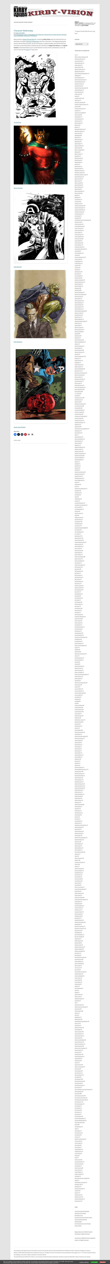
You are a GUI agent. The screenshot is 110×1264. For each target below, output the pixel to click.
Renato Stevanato (79, 922)
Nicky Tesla (77, 846)
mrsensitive (78, 821)
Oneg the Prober (79, 862)
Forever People (78, 412)
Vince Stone (78, 1170)
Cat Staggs (77, 216)
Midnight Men (78, 781)
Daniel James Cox (79, 282)
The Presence (78, 1102)
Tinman (77, 1137)
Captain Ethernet (79, 207)
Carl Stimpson (78, 214)
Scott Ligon (78, 978)
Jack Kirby (77, 536)
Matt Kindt (77, 748)
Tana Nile (77, 1069)
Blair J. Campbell (79, 150)
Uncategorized (78, 1161)
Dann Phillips (78, 286)
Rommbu (77, 953)
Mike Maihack (78, 790)
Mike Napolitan (79, 794)
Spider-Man (78, 1019)
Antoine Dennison (79, 108)
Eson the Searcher (79, 387)
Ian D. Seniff (78, 507)
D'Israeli (77, 269)
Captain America (48, 34)
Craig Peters (78, 263)
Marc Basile (78, 730)
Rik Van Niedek (78, 936)
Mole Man (77, 810)
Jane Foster (77, 548)
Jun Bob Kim (78, 641)
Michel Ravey (78, 777)
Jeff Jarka (77, 573)
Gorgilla (77, 463)
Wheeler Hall (78, 1184)
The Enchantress (79, 1081)
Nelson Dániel (78, 833)
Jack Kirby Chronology (80, 1213)
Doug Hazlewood (79, 356)
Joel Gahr (77, 612)
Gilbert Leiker (78, 449)
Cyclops (77, 267)
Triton (76, 1155)
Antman (77, 106)
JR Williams (77, 639)
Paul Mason (78, 881)
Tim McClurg (33, 35)
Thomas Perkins (79, 1122)
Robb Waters (78, 941)
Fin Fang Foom (78, 406)
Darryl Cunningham (80, 294)
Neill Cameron (78, 831)
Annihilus (77, 100)
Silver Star (77, 1009)
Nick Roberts (78, 843)
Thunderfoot (78, 1126)
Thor (76, 1124)
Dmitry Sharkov (57, 34)
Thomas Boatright (79, 1118)
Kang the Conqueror (80, 653)
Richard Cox (78, 930)
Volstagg (77, 1176)
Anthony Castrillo (79, 102)
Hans (76, 486)
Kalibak (76, 649)
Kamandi (77, 651)
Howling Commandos (80, 505)
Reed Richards (78, 920)
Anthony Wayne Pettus (81, 104)
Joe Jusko (77, 606)
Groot (76, 482)
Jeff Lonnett (78, 575)
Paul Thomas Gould (80, 889)
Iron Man (77, 525)
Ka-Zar (76, 647)
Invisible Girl (78, 523)
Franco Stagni (78, 418)
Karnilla (77, 664)
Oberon (77, 854)
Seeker (76, 986)
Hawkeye (77, 490)
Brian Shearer (78, 187)
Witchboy (77, 1186)
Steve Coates (78, 1031)
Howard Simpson (79, 503)
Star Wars (77, 1025)
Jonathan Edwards (79, 616)
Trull (76, 1157)
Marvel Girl (77, 742)
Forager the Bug (79, 410)
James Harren (78, 544)
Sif (75, 1002)
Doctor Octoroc (79, 352)
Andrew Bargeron (79, 81)
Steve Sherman (78, 1042)
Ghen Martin (78, 441)
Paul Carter (77, 876)
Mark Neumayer (79, 738)
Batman (77, 125)
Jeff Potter (77, 579)
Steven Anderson (79, 1044)
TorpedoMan (78, 1149)
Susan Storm (78, 1064)
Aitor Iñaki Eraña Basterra (81, 73)
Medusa (77, 759)
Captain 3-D (78, 203)
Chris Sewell (78, 240)
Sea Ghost (77, 984)
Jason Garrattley (20, 33)
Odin (76, 856)
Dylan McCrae (78, 364)
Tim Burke (77, 1130)
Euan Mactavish (79, 389)
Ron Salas (77, 955)
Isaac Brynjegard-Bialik (80, 527)
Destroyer (77, 335)
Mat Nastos (78, 744)
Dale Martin (78, 271)
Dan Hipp (77, 273)
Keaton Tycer (78, 668)
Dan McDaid (78, 276)
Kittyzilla (77, 680)
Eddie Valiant (78, 366)
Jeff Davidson (78, 571)
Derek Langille (78, 331)
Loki (76, 703)
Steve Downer (78, 1033)
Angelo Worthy (78, 98)
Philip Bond (78, 903)
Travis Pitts (77, 1153)
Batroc (76, 127)
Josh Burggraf (78, 633)
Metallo (77, 763)
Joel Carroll (77, 610)
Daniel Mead (78, 284)
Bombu (77, 164)
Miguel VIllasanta (79, 784)
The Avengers (78, 1075)
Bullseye (77, 197)
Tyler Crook (78, 1159)
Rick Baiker (77, 932)
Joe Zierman (78, 608)
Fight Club (77, 402)
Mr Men (77, 819)
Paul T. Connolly (79, 887)
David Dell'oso (78, 309)
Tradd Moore (78, 1151)
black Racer (78, 148)
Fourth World (78, 414)
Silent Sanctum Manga (80, 1007)
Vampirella (77, 1166)
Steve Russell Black (18, 35)
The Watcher (78, 1116)
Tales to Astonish (79, 1066)
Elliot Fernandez (79, 375)
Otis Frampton (78, 870)
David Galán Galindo (80, 311)
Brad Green (78, 166)
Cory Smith (77, 259)
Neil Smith (77, 829)
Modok (76, 808)
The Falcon (77, 1087)
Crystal (76, 265)
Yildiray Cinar (78, 1197)
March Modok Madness (81, 1219)
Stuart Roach (78, 1050)
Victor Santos (78, 1168)
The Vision (77, 1112)
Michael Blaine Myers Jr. (81, 769)
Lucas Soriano (78, 709)
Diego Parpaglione (79, 342)
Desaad (77, 333)
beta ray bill (78, 133)
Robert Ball (77, 943)
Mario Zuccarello (79, 732)
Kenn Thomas (78, 670)
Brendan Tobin (78, 172)
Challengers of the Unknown (82, 220)
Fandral (77, 395)
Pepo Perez (78, 895)
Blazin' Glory (78, 154)
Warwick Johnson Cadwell (81, 1178)
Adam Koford (78, 67)
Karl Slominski (78, 660)
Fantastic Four (78, 397)
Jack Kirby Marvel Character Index (83, 1217)
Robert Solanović (79, 947)
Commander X (78, 253)
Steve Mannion (78, 1035)
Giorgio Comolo (79, 455)
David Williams (78, 319)
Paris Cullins (78, 874)
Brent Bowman (40, 34)
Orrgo (76, 866)
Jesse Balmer (78, 594)
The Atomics (78, 1073)
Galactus (77, 426)
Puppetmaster (78, 912)
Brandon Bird (78, 168)
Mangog (77, 724)
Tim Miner (77, 1135)
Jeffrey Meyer (78, 581)
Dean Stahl (77, 325)
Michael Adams (78, 767)
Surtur (76, 1062)
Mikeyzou (77, 802)
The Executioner (79, 1085)
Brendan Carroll (79, 170)
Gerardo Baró (78, 437)
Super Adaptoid (79, 1056)
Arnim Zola (77, 114)
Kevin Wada (78, 678)
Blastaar (77, 152)
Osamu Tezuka (78, 868)
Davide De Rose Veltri (80, 321)
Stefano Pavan (78, 1027)
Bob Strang (77, 160)
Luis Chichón (78, 711)
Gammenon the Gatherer (81, 428)
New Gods (77, 835)
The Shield (77, 1106)
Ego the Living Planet (80, 373)
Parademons (78, 872)
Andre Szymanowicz (80, 79)
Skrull (76, 1015)
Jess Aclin (77, 592)
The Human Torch (79, 1095)
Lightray (77, 699)
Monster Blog (78, 1221)
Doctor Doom (78, 350)
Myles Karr (77, 823)
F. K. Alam (77, 393)
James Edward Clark (80, 542)
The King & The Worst (80, 1097)
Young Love (78, 1201)
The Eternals (78, 1083)
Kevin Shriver (78, 676)
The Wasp (77, 1114)
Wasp (76, 1180)
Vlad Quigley (78, 1172)
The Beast (77, 1077)
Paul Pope (77, 883)
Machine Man (78, 715)
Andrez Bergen (78, 90)
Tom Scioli (77, 1147)
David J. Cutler (78, 313)
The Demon (27, 35)
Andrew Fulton (78, 83)
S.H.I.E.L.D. (77, 967)
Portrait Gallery (78, 905)
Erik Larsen (77, 383)
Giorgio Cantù (78, 451)
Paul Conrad (78, 879)
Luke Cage (77, 713)
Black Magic (78, 143)
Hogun (76, 501)
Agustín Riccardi (79, 71)
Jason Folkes (78, 554)
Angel (76, 96)
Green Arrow (78, 476)
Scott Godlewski (79, 976)
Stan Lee (77, 1023)
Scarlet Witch (78, 974)
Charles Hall (78, 222)
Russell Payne (78, 959)
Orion (76, 864)
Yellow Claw (78, 1195)
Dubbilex (77, 362)
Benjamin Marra (79, 131)
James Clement (78, 540)
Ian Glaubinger (78, 509)
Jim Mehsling (78, 598)
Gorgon (77, 468)
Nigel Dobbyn (78, 848)
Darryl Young (78, 296)
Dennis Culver (78, 327)
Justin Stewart (78, 643)
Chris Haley (78, 232)
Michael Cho (78, 771)
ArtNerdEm (78, 117)
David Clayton (78, 307)
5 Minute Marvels (79, 59)
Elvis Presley (78, 377)
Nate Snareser (78, 827)
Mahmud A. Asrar (79, 720)
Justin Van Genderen (80, 645)
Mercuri (77, 761)
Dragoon (77, 358)
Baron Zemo (78, 123)
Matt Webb (78, 753)
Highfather (77, 499)
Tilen (76, 1128)
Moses (76, 817)
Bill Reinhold (78, 139)
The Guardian (78, 1091)
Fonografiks (78, 408)
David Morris (78, 315)
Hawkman (77, 492)
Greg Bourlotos (78, 478)
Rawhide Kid (78, 916)
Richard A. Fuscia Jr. (79, 928)
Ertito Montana (79, 385)
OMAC (76, 860)
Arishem (77, 110)
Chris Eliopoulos (79, 226)
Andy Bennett (32, 34)
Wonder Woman (79, 1188)
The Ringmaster (79, 1104)
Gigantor (77, 445)
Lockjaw (77, 701)
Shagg (76, 992)
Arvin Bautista (78, 119)
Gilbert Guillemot (79, 447)
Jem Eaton (77, 583)
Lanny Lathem (78, 691)
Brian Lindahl (78, 183)
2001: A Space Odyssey (80, 57)
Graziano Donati (79, 474)
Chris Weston (78, 245)
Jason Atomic (78, 550)
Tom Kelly (77, 1145)
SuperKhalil (78, 1058)
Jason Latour (78, 558)
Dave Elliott (78, 298)
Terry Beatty (78, 1071)
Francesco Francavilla (80, 416)
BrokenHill (77, 189)
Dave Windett (78, 304)
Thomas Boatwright (80, 1120)
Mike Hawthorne (79, 786)
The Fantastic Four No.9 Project (83, 1089)
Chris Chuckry (78, 224)
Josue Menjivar (78, 635)
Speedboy (77, 1017)
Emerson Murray (79, 379)
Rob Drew (77, 938)
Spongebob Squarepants (81, 1021)
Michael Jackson (79, 773)
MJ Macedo (77, 806)
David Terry (78, 317)
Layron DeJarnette (79, 693)
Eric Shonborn (78, 381)
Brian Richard (78, 185)
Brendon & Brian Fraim (80, 174)
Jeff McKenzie (78, 577)
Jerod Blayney (78, 589)
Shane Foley (78, 994)
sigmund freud (78, 1005)
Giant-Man (77, 443)
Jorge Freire (78, 620)
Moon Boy (77, 815)
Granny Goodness (79, 472)
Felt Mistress (78, 399)
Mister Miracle (78, 804)
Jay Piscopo (78, 567)
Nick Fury (77, 841)
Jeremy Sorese (78, 587)
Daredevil (77, 288)
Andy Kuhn (77, 94)
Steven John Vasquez (80, 1048)
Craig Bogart (78, 261)
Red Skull (64, 34)
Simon (76, 1013)
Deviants (77, 338)
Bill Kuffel (77, 137)
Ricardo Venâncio (79, 926)
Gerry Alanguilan (79, 439)
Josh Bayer (77, 631)
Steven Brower (78, 1046)
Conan (76, 255)
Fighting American (79, 404)
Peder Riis (77, 891)
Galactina (77, 424)
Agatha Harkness (79, 69)
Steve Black (78, 1029)
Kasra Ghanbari (79, 666)
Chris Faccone (78, 228)
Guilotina (77, 484)
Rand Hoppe (78, 914)
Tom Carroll (78, 1141)
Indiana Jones (78, 517)
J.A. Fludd (77, 530)
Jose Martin (78, 625)
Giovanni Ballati (79, 457)
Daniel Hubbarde (79, 280)
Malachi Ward (78, 722)
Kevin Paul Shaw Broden (81, 674)
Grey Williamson (79, 480)
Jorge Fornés (78, 618)
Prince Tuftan (78, 907)
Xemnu (76, 1192)
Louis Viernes (78, 707)
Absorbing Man (79, 63)
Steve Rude (78, 1038)
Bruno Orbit (78, 193)
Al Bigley (77, 75)
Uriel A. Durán (78, 1164)
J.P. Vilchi (77, 534)
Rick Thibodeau (79, 934)
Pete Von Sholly (79, 897)
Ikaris (76, 515)
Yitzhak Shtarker (79, 1199)
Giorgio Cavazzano (79, 453)
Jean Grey (77, 569)
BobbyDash (78, 162)
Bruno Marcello (79, 191)
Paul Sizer (77, 885)
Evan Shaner (78, 391)
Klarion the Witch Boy (80, 682)
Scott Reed (77, 980)
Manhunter (78, 726)
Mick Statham (78, 779)
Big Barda (77, 135)
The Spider (77, 1108)
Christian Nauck (79, 247)
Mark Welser (78, 740)
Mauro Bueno (78, 755)
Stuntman (77, 1052)
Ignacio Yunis (78, 513)
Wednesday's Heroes (80, 1182)
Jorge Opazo (78, 622)
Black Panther (78, 145)
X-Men (76, 1190)
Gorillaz (77, 470)
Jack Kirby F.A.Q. (79, 1215)
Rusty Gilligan (78, 961)
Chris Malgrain (78, 236)
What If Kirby (78, 1225)
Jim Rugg (77, 600)
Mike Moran (78, 792)
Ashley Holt (78, 121)
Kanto (76, 656)
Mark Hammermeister (80, 736)
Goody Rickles (78, 459)
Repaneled (77, 924)
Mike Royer (78, 798)
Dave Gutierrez (78, 300)
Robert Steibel (78, 949)
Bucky (76, 195)
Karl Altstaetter (78, 658)
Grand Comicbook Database (82, 1211)
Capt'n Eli (77, 201)
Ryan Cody (77, 965)
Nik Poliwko (78, 850)
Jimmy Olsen (78, 604)
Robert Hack (78, 945)
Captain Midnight (79, 209)
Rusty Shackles (78, 963)
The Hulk (77, 1093)
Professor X (78, 910)
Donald (76, 354)
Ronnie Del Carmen (80, 957)
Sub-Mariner (78, 1054)
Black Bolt (77, 141)
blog (27, 50)
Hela (76, 497)
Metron (77, 765)
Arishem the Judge (79, 112)
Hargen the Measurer (80, 488)
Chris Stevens (78, 243)
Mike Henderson (79, 788)
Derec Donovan (79, 329)
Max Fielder (78, 757)
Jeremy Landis (78, 585)
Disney (76, 344)
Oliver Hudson (78, 858)
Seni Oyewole (78, 988)
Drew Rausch (78, 360)
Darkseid (77, 290)
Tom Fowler (78, 1143)
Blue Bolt (77, 156)
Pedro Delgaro (78, 893)
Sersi (76, 990)
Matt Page (77, 751)
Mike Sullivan (78, 800)
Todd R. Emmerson (79, 1139)
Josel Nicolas (78, 629)
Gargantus (77, 430)
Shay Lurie (77, 996)
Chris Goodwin (78, 230)
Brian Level (77, 181)
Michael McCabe (79, 775)
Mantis (76, 728)
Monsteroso (78, 812)
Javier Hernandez (79, 565)
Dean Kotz (77, 323)
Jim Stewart (78, 602)
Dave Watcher (78, 302)
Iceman (77, 511)
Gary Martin (78, 432)
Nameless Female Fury (80, 825)
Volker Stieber (78, 1174)
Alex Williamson (79, 77)
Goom (76, 461)
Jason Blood (78, 552)
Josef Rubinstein (79, 627)
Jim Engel (77, 596)
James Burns (78, 538)
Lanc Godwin (78, 689)
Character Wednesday (23, 30)
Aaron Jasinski (78, 61)
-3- (75, 55)
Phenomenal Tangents (80, 899)
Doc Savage (78, 348)
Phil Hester (77, 901)
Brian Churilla (78, 178)
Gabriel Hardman (79, 422)
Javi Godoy (77, 563)
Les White (77, 697)
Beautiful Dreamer (79, 129)
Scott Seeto (78, 982)
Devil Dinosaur (78, 340)
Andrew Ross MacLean (80, 88)
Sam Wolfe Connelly (80, 971)
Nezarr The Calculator (80, 837)
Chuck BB (77, 251)
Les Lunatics (78, 695)
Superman (77, 1060)
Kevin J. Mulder (78, 672)
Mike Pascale (78, 796)
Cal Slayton (77, 199)
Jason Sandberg (79, 561)
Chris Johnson (78, 234)
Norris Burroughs (79, 852)
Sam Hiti (77, 969)
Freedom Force (78, 420)
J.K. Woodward (78, 532)
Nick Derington (78, 839)
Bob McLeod (78, 158)
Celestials (77, 218)
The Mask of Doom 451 (80, 1100)
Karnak (76, 662)
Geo (76, 435)
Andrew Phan (78, 86)
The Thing (77, 1110)
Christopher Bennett (80, 249)
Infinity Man (78, 519)
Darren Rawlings (79, 292)
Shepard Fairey (78, 998)
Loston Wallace (78, 705)
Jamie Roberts (78, 546)
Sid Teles (77, 1000)
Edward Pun (78, 371)
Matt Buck (77, 746)
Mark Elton (77, 734)
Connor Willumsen (79, 257)
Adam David (78, 65)
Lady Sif (77, 686)
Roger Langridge (79, 951)
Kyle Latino (77, 684)
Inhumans (77, 521)
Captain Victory (79, 212)
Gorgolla (77, 466)
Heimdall (77, 494)
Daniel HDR (78, 278)
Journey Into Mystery (80, 637)
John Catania (78, 614)
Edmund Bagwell (79, 368)
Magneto (77, 717)
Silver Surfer (78, 1011)
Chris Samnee (78, 238)
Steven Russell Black (29, 39)
